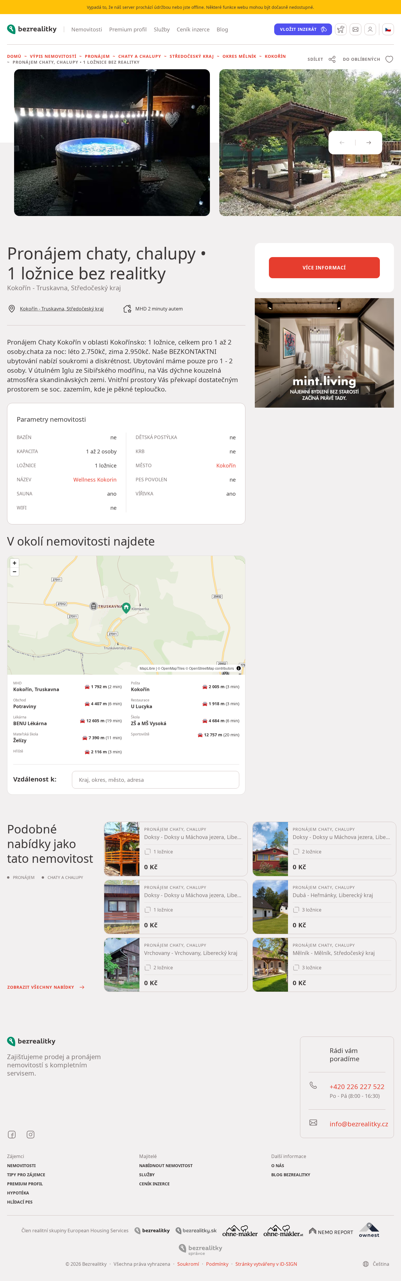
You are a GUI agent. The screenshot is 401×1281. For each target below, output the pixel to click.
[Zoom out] (14, 571)
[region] (126, 615)
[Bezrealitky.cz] (152, 1230)
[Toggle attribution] (238, 668)
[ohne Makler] (240, 1230)
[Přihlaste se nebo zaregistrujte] (370, 29)
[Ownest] (369, 1230)
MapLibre (147, 668)
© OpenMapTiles (171, 668)
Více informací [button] (324, 267)
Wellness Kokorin (95, 479)
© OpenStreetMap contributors (210, 668)
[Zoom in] (14, 563)
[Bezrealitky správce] (200, 1249)
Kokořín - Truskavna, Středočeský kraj (62, 309)
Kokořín (275, 56)
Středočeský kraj (192, 56)
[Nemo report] (331, 1230)
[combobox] (155, 780)
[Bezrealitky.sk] (196, 1230)
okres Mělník (239, 56)
